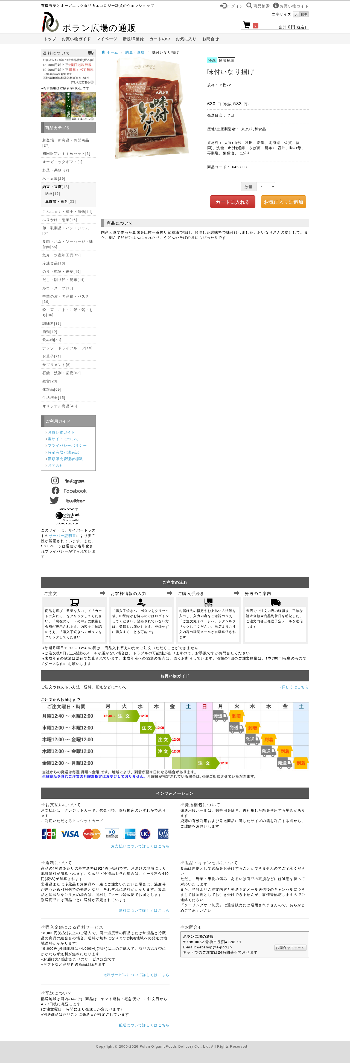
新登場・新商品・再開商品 (65, 142)
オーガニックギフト (62, 161)
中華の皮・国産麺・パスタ (65, 299)
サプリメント (56, 364)
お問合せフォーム (290, 947)
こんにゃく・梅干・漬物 (67, 211)
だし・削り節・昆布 (63, 279)
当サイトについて (63, 438)
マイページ (107, 38)
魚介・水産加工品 (61, 254)
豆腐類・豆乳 (60, 201)
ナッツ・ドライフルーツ (67, 347)
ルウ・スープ (57, 288)
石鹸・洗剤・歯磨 (61, 372)
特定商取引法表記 (63, 452)
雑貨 (50, 381)
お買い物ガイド (76, 38)
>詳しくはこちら (294, 686)
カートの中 (160, 38)
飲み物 (52, 339)
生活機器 (53, 397)
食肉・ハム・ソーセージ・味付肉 (67, 244)
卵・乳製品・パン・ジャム (65, 230)
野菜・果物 (55, 170)
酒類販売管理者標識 (65, 458)
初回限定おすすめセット (66, 153)
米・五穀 (53, 178)
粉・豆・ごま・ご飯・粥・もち (67, 312)
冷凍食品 (53, 263)
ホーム (111, 52)
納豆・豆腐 (135, 52)
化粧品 (52, 389)
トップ (50, 38)
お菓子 (52, 356)
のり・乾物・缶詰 (61, 271)
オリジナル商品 (59, 405)
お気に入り (186, 38)
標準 (304, 14)
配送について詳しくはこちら (144, 1024)
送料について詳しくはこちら (144, 910)
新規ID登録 (133, 38)
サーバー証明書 (62, 535)
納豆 (52, 193)
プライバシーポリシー (67, 445)
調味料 (52, 323)
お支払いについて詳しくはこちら (140, 846)
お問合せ (210, 38)
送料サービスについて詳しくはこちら (136, 974)
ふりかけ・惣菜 (59, 219)
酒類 (50, 331)
